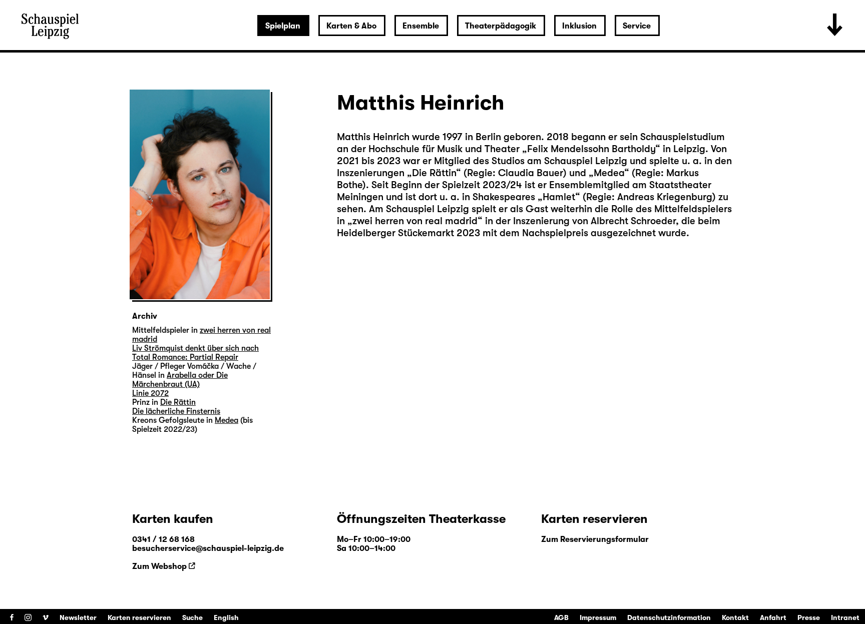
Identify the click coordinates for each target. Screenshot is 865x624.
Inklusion (579, 26)
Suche (192, 617)
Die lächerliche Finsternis (176, 411)
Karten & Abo (351, 26)
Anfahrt (773, 617)
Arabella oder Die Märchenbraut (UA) (180, 380)
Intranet (845, 617)
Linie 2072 (150, 393)
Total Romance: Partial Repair (185, 357)
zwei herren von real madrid (415, 221)
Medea (609, 173)
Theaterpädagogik (500, 26)
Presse (808, 617)
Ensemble (420, 26)
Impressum (598, 617)
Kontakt (735, 617)
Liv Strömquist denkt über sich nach (195, 348)
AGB (561, 617)
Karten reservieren (139, 617)
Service (637, 26)
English (226, 617)
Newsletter (78, 617)
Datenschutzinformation (669, 617)
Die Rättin (434, 173)
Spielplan (282, 26)
